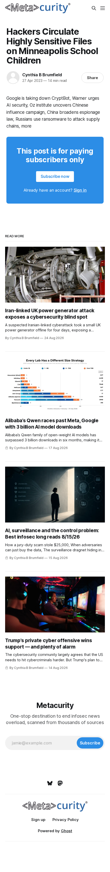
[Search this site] (94, 8)
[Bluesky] (49, 783)
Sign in (80, 190)
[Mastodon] (60, 783)
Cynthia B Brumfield (42, 74)
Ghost (66, 830)
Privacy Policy (65, 819)
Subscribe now (55, 176)
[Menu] (102, 8)
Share (92, 77)
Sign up (38, 819)
